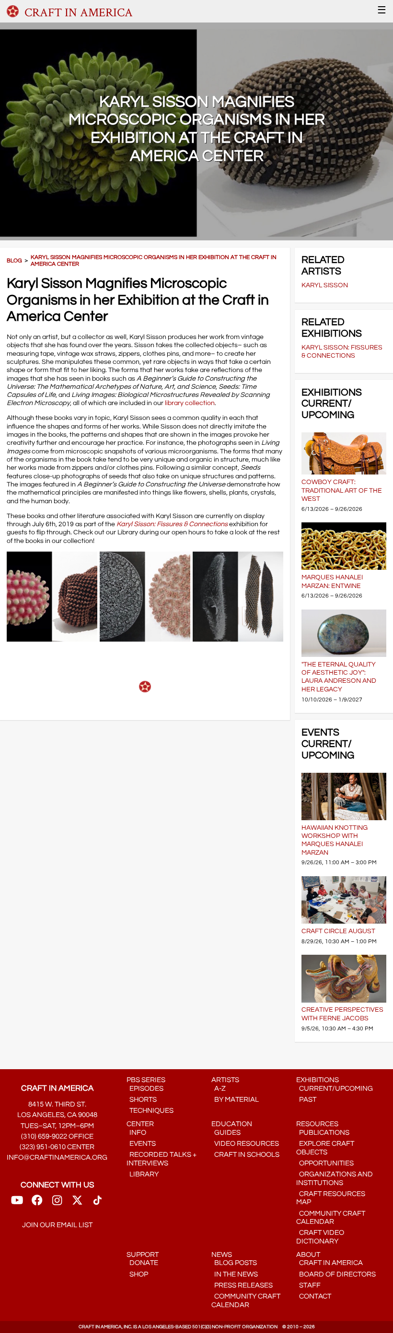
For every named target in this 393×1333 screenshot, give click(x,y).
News (221, 1254)
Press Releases (242, 1285)
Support (143, 1254)
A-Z (218, 1088)
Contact (313, 1296)
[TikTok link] (97, 1203)
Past (306, 1099)
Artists (225, 1080)
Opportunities (325, 1163)
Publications (322, 1132)
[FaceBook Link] (37, 1203)
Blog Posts (234, 1262)
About (308, 1254)
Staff (308, 1285)
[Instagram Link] (57, 1203)
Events (141, 1143)
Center (140, 1124)
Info (136, 1132)
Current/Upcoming (334, 1088)
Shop (137, 1274)
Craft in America (329, 1262)
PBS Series (146, 1080)
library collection (190, 403)
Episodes (145, 1088)
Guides (226, 1132)
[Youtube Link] (17, 1203)
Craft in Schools (245, 1154)
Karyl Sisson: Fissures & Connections (172, 524)
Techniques (150, 1110)
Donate (142, 1262)
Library (143, 1174)
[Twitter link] (77, 1203)
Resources (317, 1124)
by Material (235, 1099)
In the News (234, 1274)
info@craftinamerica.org (57, 1157)
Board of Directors (336, 1274)
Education (231, 1124)
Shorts (142, 1099)
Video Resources (245, 1143)
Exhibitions (317, 1080)
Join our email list (57, 1225)
